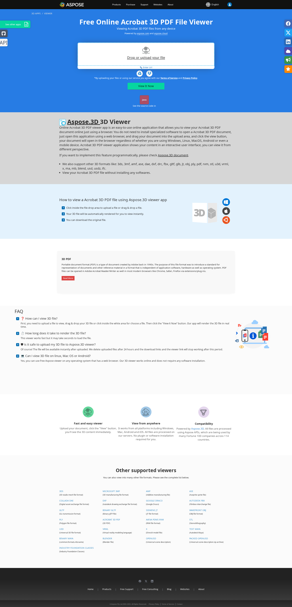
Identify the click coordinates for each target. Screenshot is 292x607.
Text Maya (194, 529)
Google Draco (154, 500)
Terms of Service (169, 78)
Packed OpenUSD (198, 538)
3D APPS (36, 13)
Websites (157, 4)
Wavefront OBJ (197, 510)
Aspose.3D (83, 121)
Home (91, 589)
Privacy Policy (190, 78)
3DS (61, 491)
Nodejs (4, 43)
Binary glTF (109, 510)
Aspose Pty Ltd (116, 604)
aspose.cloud (161, 33)
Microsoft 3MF (111, 491)
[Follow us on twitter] (146, 580)
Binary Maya (66, 538)
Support (144, 4)
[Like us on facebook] (140, 580)
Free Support (126, 589)
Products (116, 4)
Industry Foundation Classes (76, 547)
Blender (107, 538)
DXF (104, 500)
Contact (179, 604)
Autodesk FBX (197, 500)
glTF (61, 510)
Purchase (130, 4)
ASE (191, 491)
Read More (68, 278)
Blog (169, 589)
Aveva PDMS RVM (155, 519)
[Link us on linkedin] (152, 580)
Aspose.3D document (173, 155)
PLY (61, 519)
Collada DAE (66, 500)
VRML (105, 529)
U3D (61, 529)
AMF (148, 491)
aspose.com (143, 33)
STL (191, 519)
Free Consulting (150, 589)
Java (144, 99)
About (170, 4)
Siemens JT (152, 510)
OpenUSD (151, 538)
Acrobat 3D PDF (111, 519)
